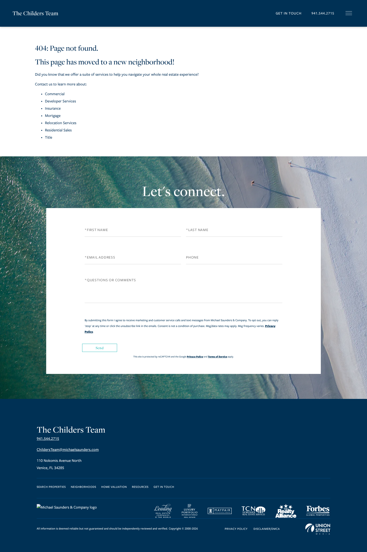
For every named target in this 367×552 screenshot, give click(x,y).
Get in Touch (288, 13)
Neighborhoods (83, 487)
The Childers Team (35, 13)
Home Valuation (114, 487)
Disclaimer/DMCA (266, 529)
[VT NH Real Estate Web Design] (317, 529)
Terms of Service (217, 356)
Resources (140, 487)
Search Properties (51, 487)
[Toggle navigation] (349, 13)
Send (100, 347)
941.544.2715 (322, 13)
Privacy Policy (195, 356)
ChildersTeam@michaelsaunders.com (68, 450)
